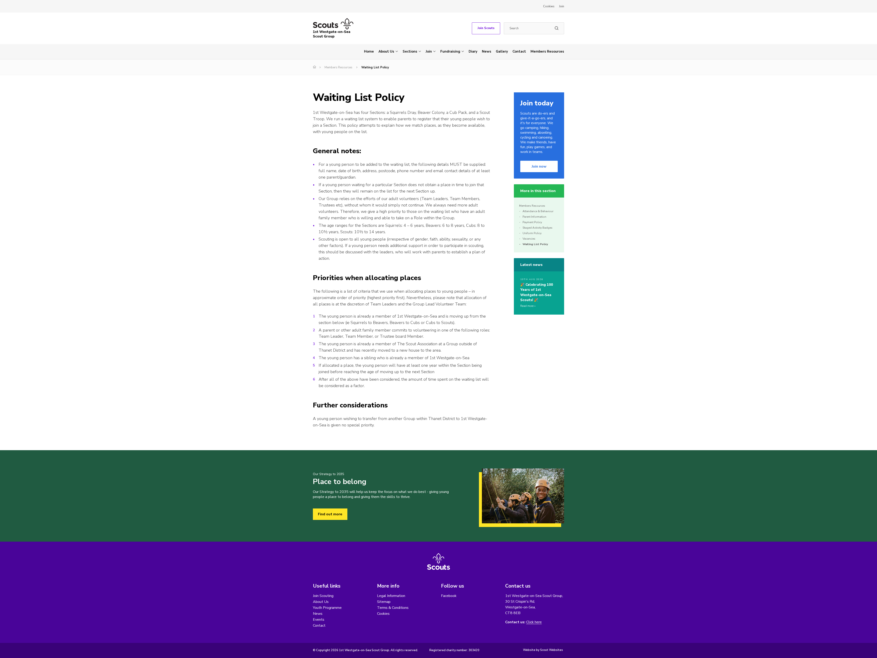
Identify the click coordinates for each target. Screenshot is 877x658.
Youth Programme (327, 607)
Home (369, 51)
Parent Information (534, 217)
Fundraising (450, 51)
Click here (534, 622)
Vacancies (529, 239)
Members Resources (547, 51)
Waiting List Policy (535, 244)
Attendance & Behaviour (538, 211)
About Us (386, 51)
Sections (410, 51)
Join (561, 6)
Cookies (549, 6)
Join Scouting (323, 595)
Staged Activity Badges (537, 228)
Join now (539, 166)
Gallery (502, 51)
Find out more (330, 514)
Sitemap (384, 601)
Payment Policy (532, 222)
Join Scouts (486, 28)
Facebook (449, 595)
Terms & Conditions (393, 607)
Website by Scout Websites (543, 650)
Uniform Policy (532, 233)
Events (318, 619)
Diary (473, 51)
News (486, 51)
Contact (519, 51)
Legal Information (391, 595)
